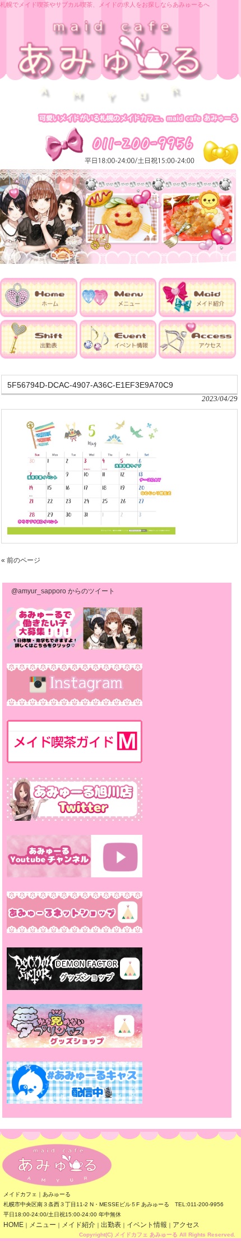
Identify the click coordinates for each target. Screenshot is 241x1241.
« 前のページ (20, 560)
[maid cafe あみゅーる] (111, 102)
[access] (197, 356)
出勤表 (111, 1225)
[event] (118, 356)
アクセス (186, 1225)
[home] (38, 315)
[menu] (118, 315)
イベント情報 (147, 1225)
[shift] (38, 356)
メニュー (42, 1225)
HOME (13, 1225)
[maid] (197, 315)
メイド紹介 (78, 1225)
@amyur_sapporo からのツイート (63, 591)
